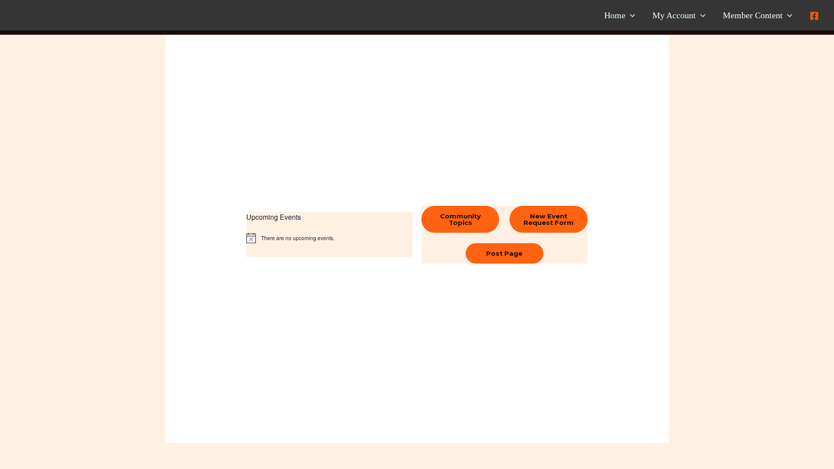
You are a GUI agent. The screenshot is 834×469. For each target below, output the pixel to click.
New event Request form (548, 219)
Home (615, 15)
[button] (630, 15)
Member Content (753, 15)
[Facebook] (814, 15)
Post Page (504, 253)
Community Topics (460, 219)
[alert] (329, 238)
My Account (674, 15)
